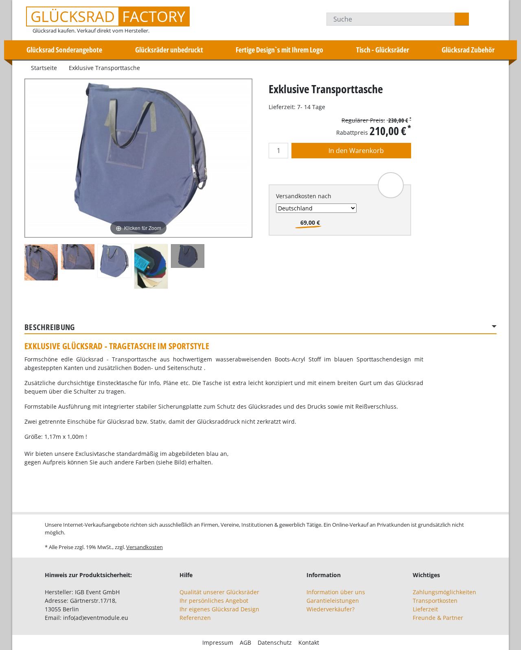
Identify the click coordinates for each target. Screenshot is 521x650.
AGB (245, 642)
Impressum (217, 642)
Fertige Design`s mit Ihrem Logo (279, 50)
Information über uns (335, 592)
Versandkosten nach (303, 196)
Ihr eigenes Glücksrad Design (219, 609)
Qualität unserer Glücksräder (219, 592)
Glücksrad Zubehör (468, 50)
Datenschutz (275, 642)
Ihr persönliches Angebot (214, 600)
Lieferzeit (425, 609)
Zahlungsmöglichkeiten (444, 592)
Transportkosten (435, 600)
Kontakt (308, 642)
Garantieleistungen (332, 600)
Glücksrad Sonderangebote (64, 50)
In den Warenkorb (355, 150)
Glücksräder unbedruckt (169, 50)
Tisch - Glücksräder (382, 50)
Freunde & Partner (438, 618)
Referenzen (195, 618)
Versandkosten (144, 547)
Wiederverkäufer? (330, 609)
